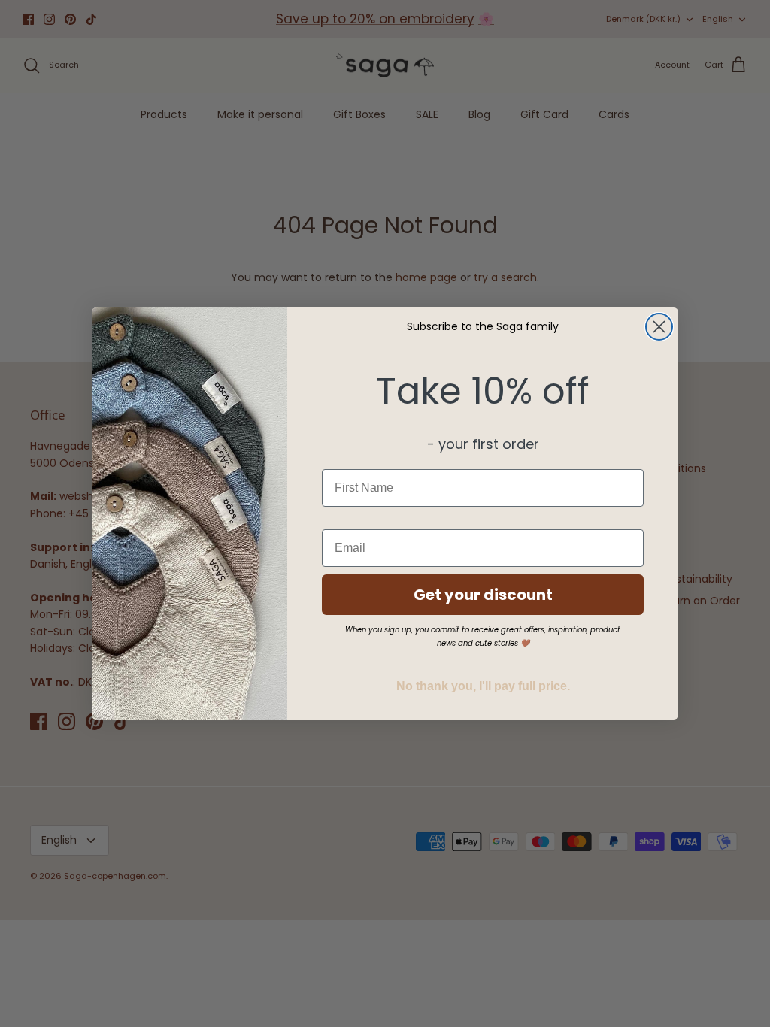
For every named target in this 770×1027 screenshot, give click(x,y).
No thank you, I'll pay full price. (483, 686)
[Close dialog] (659, 327)
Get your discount (483, 594)
